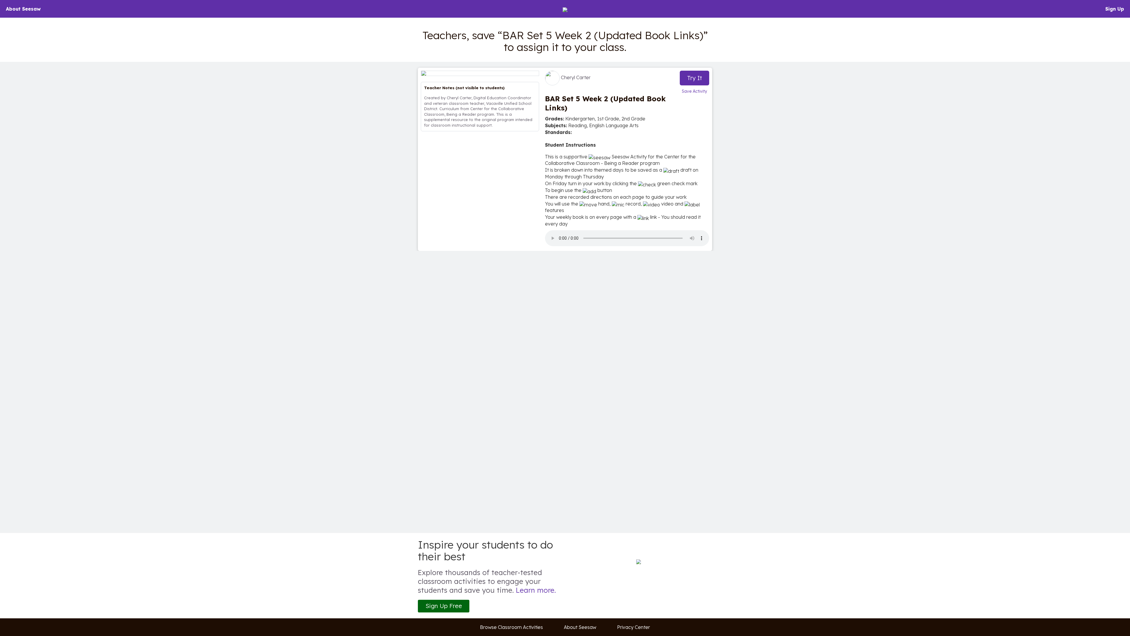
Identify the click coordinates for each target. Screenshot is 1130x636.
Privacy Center (633, 627)
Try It (694, 78)
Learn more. (536, 590)
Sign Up (1114, 9)
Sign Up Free (444, 606)
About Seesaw (23, 9)
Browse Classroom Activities (511, 627)
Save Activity (694, 91)
